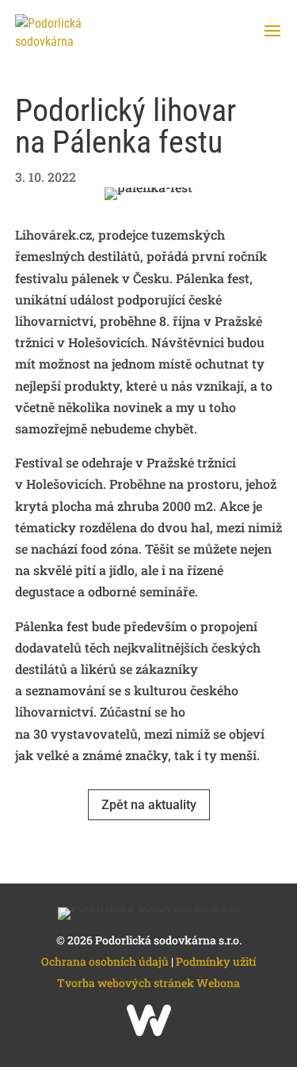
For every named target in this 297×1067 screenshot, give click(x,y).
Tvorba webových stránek (126, 982)
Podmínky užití (216, 961)
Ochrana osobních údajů (105, 961)
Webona (218, 982)
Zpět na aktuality (148, 804)
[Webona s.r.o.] (149, 1031)
